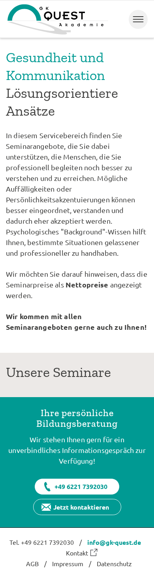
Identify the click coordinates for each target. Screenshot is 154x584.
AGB (32, 563)
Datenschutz (114, 563)
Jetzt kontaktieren (81, 507)
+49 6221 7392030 (80, 486)
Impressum (67, 563)
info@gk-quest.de (114, 542)
